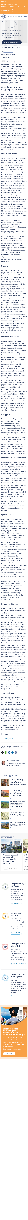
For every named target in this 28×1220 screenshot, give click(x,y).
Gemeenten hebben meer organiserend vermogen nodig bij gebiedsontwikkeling (18, 781)
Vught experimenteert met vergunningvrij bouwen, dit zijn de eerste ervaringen (17, 804)
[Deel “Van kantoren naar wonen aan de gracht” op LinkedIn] (12, 752)
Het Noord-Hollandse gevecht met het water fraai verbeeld (17, 814)
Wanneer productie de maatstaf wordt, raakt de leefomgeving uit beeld (11, 859)
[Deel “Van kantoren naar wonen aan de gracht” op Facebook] (9, 752)
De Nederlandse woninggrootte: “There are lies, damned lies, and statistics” (17, 793)
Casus (3, 61)
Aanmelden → (9, 1054)
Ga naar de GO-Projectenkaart (15, 933)
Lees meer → (7, 10)
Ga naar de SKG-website (18, 963)
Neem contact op (16, 996)
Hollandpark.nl (7, 738)
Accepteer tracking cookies (12, 42)
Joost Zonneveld (8, 52)
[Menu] (25, 16)
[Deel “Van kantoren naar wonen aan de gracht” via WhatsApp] (6, 752)
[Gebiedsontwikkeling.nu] (11, 16)
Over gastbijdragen (17, 903)
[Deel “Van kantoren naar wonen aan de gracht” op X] (2, 752)
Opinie (5, 868)
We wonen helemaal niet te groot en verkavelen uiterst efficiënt (18, 824)
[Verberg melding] (24, 7)
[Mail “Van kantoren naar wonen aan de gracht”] (16, 752)
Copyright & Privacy (13, 37)
